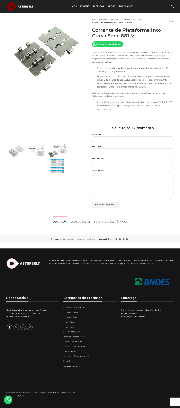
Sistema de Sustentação (74, 346)
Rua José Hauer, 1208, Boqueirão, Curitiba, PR (141, 310)
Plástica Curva (72, 312)
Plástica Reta (71, 317)
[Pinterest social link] (120, 239)
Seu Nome (96, 134)
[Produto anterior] (166, 21)
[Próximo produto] (172, 21)
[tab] (60, 220)
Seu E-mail (96, 146)
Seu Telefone (98, 158)
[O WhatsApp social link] (30, 327)
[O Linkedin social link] (123, 239)
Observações (98, 170)
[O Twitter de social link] (116, 239)
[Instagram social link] (16, 327)
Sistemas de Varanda (72, 341)
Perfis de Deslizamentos (74, 336)
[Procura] (172, 6)
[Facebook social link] (113, 239)
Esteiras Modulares (71, 331)
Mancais (67, 361)
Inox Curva (137, 20)
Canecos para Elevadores (74, 366)
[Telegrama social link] (127, 239)
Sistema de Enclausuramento (76, 356)
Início (94, 20)
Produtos (103, 20)
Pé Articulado (69, 351)
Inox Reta (70, 327)
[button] (8, 400)
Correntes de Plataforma (120, 20)
